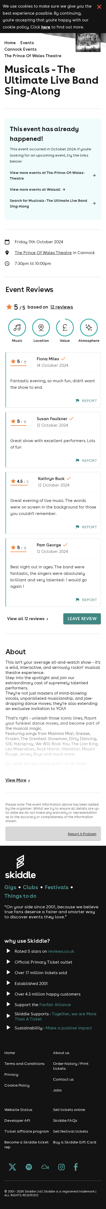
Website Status (18, 1109)
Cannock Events (20, 49)
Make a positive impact (69, 1027)
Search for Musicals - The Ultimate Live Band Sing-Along (48, 203)
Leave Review (82, 618)
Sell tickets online (69, 1109)
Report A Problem (82, 834)
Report (89, 400)
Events (27, 42)
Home (10, 42)
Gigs (10, 887)
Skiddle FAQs (65, 1120)
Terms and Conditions (24, 1063)
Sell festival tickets (70, 1131)
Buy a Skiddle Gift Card (74, 1142)
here (45, 27)
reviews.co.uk (61, 951)
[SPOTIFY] (29, 1167)
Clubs (30, 887)
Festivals (56, 887)
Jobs (57, 1090)
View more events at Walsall (35, 189)
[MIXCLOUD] (45, 1167)
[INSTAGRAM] (61, 1167)
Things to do (20, 895)
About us (61, 1052)
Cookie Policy (17, 1085)
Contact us (63, 1079)
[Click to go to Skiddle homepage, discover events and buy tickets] (20, 866)
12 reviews (61, 307)
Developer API (17, 1120)
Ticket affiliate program (26, 1131)
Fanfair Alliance (55, 1004)
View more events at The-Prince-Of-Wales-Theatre (47, 175)
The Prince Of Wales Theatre (32, 55)
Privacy (11, 1074)
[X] (12, 1167)
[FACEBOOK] (76, 1167)
